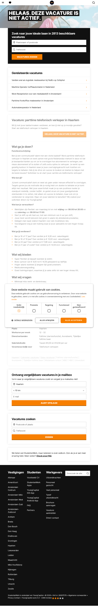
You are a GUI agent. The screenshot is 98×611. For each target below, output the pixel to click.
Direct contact (52, 518)
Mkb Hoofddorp (15, 565)
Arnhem (11, 517)
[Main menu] (3, 2)
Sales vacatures (47, 357)
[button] (21, 320)
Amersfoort (13, 482)
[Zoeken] (94, 2)
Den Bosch (12, 526)
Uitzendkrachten (53, 477)
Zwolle (11, 589)
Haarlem (15, 357)
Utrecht (11, 584)
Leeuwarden (13, 550)
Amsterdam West (15, 499)
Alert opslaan (49, 403)
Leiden (11, 555)
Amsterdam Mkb (15, 495)
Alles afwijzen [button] (47, 320)
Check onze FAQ (44, 456)
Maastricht (12, 560)
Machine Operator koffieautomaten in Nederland (33, 87)
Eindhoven (12, 536)
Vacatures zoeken (27, 57)
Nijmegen (12, 569)
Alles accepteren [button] (73, 320)
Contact (17, 598)
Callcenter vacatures (30, 357)
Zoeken (49, 437)
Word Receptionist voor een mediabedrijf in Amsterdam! (36, 94)
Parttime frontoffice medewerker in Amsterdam (33, 100)
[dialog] (49, 305)
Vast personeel (52, 490)
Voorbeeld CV (33, 477)
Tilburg (11, 579)
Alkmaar (11, 477)
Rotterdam (12, 574)
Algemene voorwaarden (77, 595)
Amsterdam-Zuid (15, 504)
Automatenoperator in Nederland (26, 107)
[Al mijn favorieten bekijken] (10, 2)
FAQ (28, 505)
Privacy (11, 598)
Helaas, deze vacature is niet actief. (64, 134)
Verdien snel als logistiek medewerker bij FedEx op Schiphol (38, 80)
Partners (30, 510)
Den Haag (12, 531)
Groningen (12, 541)
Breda (10, 521)
